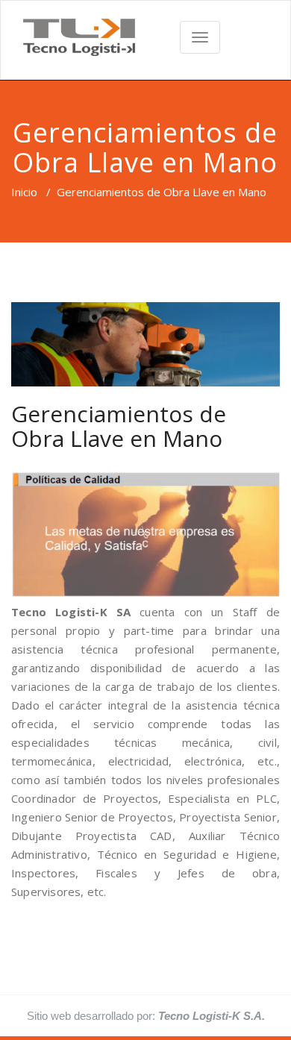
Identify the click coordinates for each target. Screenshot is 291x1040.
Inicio (24, 191)
